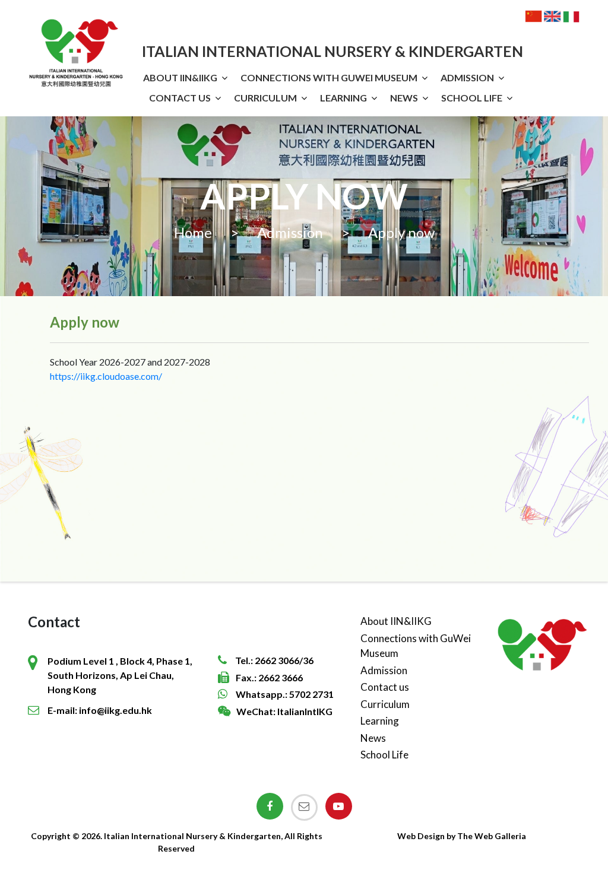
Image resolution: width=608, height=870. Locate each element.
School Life (471, 97)
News (404, 97)
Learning (343, 97)
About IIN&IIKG (180, 77)
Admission (467, 77)
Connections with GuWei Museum (328, 77)
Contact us (180, 97)
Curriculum (265, 97)
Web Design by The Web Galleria (461, 836)
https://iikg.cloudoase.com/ (106, 376)
